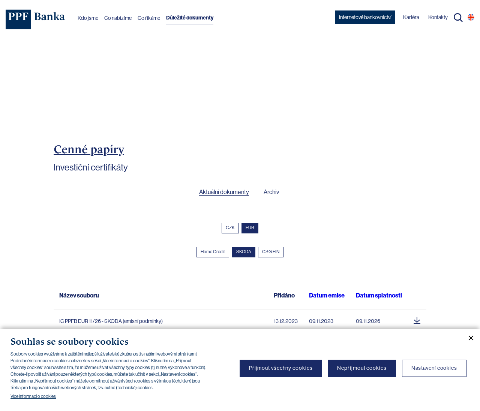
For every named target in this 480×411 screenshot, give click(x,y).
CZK (230, 227)
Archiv (271, 192)
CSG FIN (270, 251)
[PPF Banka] (35, 19)
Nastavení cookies (434, 368)
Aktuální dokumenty (224, 192)
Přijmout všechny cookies (281, 368)
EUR (250, 227)
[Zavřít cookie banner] (468, 338)
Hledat (458, 17)
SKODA (243, 251)
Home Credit (213, 251)
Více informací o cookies (33, 396)
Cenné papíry (89, 149)
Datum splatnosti (379, 295)
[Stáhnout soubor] (417, 319)
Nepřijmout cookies (361, 368)
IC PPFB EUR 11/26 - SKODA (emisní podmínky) (111, 321)
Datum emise (327, 295)
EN (471, 17)
